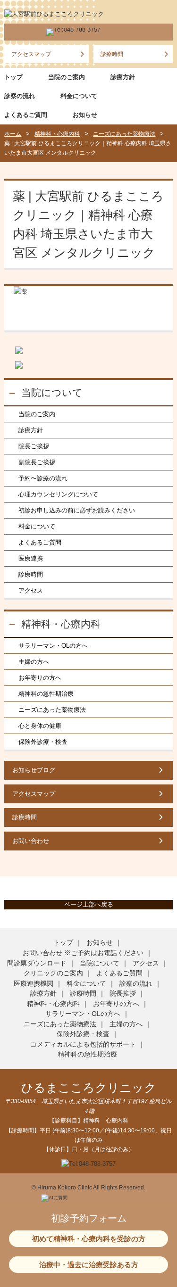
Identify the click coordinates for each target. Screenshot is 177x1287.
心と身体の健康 (39, 725)
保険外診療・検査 (42, 741)
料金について (78, 95)
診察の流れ (19, 95)
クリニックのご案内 (53, 973)
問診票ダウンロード (37, 963)
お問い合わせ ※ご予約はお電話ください (83, 953)
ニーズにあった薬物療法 (52, 709)
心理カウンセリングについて (58, 494)
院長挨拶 (123, 993)
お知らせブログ (33, 770)
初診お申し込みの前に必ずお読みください (76, 510)
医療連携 (30, 558)
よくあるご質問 (25, 114)
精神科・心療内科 (61, 624)
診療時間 (112, 54)
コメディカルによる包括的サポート (83, 1044)
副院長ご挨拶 (36, 462)
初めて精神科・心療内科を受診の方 (88, 1239)
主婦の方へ (33, 661)
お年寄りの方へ (39, 677)
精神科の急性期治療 (46, 693)
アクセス (30, 590)
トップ (13, 77)
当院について (52, 392)
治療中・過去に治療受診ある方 (88, 1265)
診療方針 (122, 77)
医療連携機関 (33, 983)
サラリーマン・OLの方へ (53, 645)
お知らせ (85, 114)
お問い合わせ (30, 840)
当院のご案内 (66, 77)
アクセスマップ (31, 54)
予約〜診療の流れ (42, 478)
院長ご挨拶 (33, 446)
